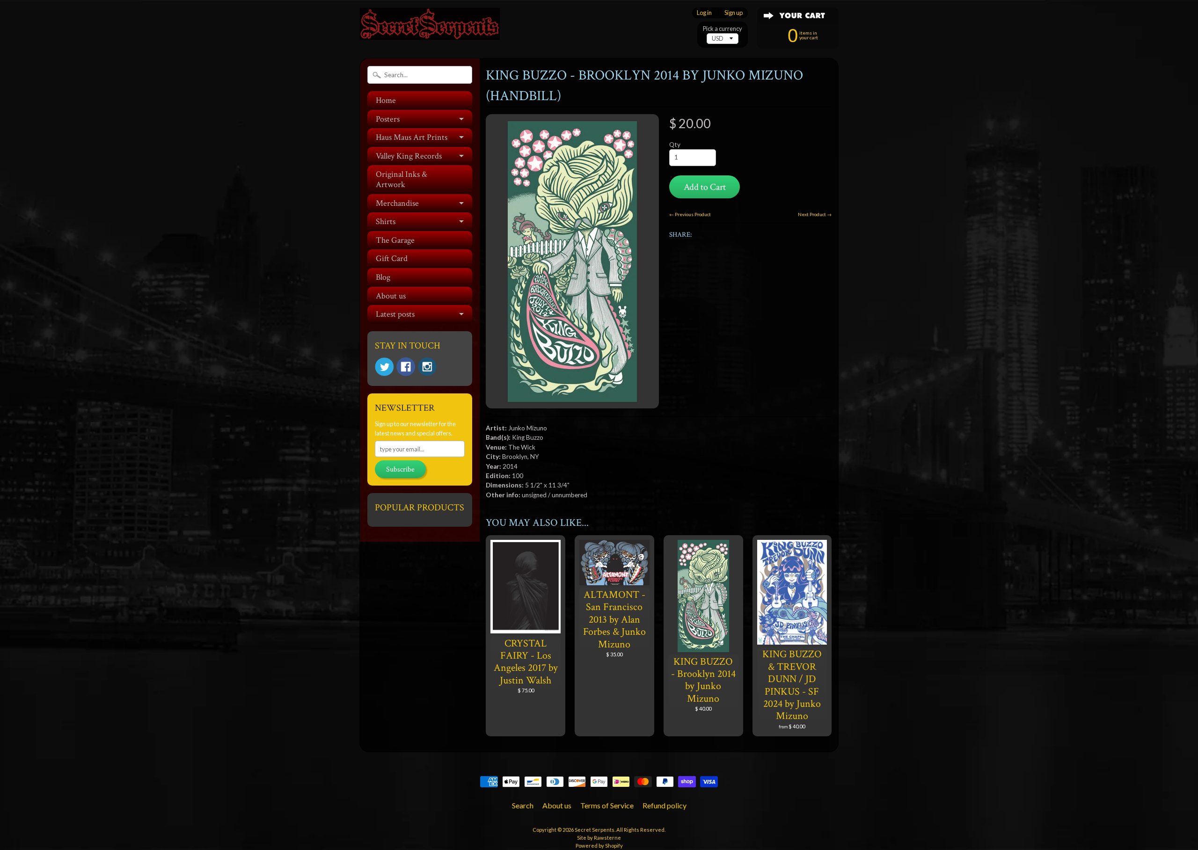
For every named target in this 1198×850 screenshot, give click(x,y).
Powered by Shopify (599, 846)
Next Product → (815, 214)
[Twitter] (384, 367)
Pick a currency (722, 28)
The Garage (395, 240)
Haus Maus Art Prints (411, 137)
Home (386, 100)
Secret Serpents (594, 830)
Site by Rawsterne (599, 838)
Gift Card (392, 258)
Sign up (733, 13)
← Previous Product (690, 214)
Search (522, 805)
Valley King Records (409, 156)
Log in (704, 13)
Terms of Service (607, 805)
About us (391, 296)
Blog (383, 277)
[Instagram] (427, 366)
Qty (674, 144)
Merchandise (397, 203)
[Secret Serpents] (429, 27)
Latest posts (395, 314)
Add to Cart (705, 187)
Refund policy (665, 805)
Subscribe (400, 469)
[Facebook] (405, 366)
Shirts (385, 221)
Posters (388, 119)
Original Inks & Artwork (401, 179)
